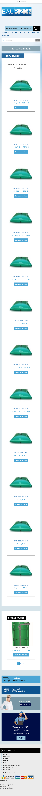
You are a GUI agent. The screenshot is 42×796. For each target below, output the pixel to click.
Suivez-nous (10, 750)
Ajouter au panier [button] (21, 505)
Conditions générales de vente (12, 765)
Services (5, 758)
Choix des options (21, 108)
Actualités (5, 760)
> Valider (21, 738)
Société (5, 754)
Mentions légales (8, 767)
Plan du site (6, 769)
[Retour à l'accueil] (21, 11)
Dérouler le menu (21, 2)
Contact (5, 762)
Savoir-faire (6, 756)
